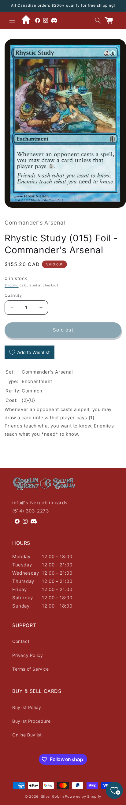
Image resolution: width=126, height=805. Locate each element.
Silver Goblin (52, 796)
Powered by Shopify (83, 796)
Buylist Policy (26, 707)
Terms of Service (30, 669)
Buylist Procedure (31, 721)
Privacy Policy (27, 655)
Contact (20, 641)
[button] (12, 20)
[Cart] (111, 20)
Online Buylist (27, 734)
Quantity (13, 295)
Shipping (12, 285)
